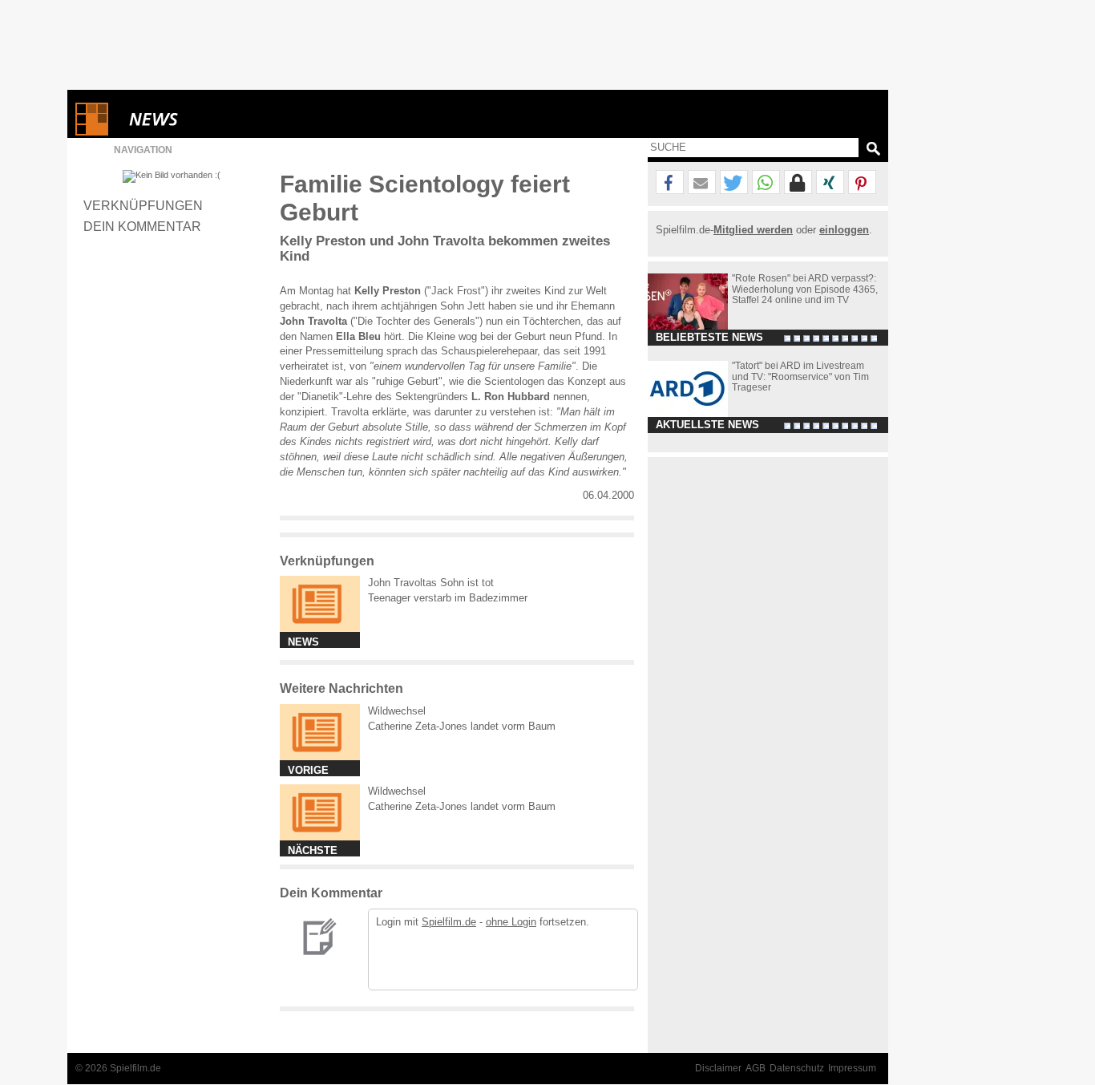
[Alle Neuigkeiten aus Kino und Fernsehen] (211, 119)
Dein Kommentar (142, 226)
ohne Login (511, 922)
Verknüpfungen (143, 205)
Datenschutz (797, 1068)
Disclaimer (718, 1068)
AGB (755, 1068)
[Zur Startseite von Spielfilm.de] (91, 132)
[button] (670, 183)
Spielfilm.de (449, 922)
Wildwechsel (397, 711)
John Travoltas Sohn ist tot (431, 583)
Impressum (852, 1068)
